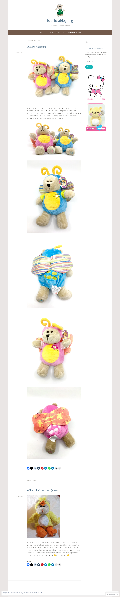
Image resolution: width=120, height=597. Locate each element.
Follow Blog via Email (96, 48)
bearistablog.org (60, 21)
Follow (89, 67)
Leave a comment (31, 480)
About (42, 32)
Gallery (61, 32)
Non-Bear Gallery (74, 32)
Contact (52, 32)
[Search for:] (96, 42)
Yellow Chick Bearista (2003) (42, 490)
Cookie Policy (31, 594)
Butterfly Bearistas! (37, 47)
